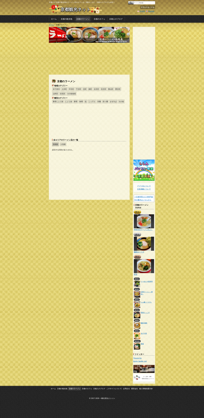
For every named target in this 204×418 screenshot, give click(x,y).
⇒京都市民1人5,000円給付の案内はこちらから (143, 198)
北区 (84, 89)
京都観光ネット (76, 9)
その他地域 (71, 93)
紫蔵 (142, 344)
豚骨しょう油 (58, 101)
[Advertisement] (89, 59)
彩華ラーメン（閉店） (147, 293)
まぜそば (113, 101)
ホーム (54, 19)
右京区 (103, 89)
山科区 (55, 93)
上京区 (64, 89)
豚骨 (75, 101)
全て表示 (56, 89)
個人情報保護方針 (146, 388)
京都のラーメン (83, 19)
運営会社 (134, 388)
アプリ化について (144, 186)
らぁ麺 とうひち (146, 302)
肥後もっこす (145, 313)
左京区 (96, 89)
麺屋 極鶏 (144, 323)
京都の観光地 (66, 19)
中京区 (71, 89)
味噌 (81, 101)
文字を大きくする (147, 7)
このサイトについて (114, 388)
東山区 (110, 89)
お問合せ (126, 388)
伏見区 (62, 93)
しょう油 (68, 101)
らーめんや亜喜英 (147, 281)
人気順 (63, 144)
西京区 (117, 89)
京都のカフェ (99, 19)
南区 (90, 89)
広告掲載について (144, 189)
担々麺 (105, 101)
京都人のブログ (116, 19)
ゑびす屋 (144, 333)
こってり (92, 101)
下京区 (78, 89)
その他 (121, 101)
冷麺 (99, 101)
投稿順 (55, 144)
